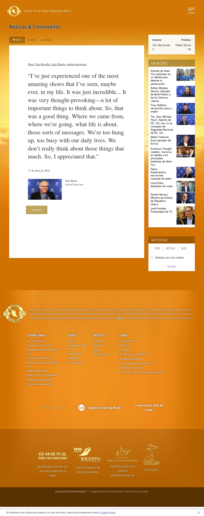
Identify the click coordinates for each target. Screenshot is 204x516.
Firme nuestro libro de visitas (149, 407)
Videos (72, 335)
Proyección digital (130, 359)
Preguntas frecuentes (39, 384)
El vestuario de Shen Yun (134, 354)
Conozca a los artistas (40, 379)
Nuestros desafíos (37, 370)
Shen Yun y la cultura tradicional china (142, 372)
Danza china (127, 341)
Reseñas (32, 40)
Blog (184, 248)
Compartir (36, 210)
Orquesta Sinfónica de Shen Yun (43, 351)
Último (72, 341)
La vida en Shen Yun (39, 358)
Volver (18, 40)
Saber (123, 335)
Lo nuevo (99, 341)
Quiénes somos (36, 335)
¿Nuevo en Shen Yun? (40, 345)
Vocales (124, 350)
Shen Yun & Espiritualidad (42, 375)
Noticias (170, 248)
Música (124, 345)
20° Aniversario (35, 341)
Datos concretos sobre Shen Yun (43, 364)
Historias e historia (131, 367)
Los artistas (75, 353)
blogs (97, 350)
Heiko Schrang (183, 47)
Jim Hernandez (161, 47)
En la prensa (75, 362)
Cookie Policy (107, 512)
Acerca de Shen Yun (77, 347)
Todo (157, 248)
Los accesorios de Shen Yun (136, 363)
